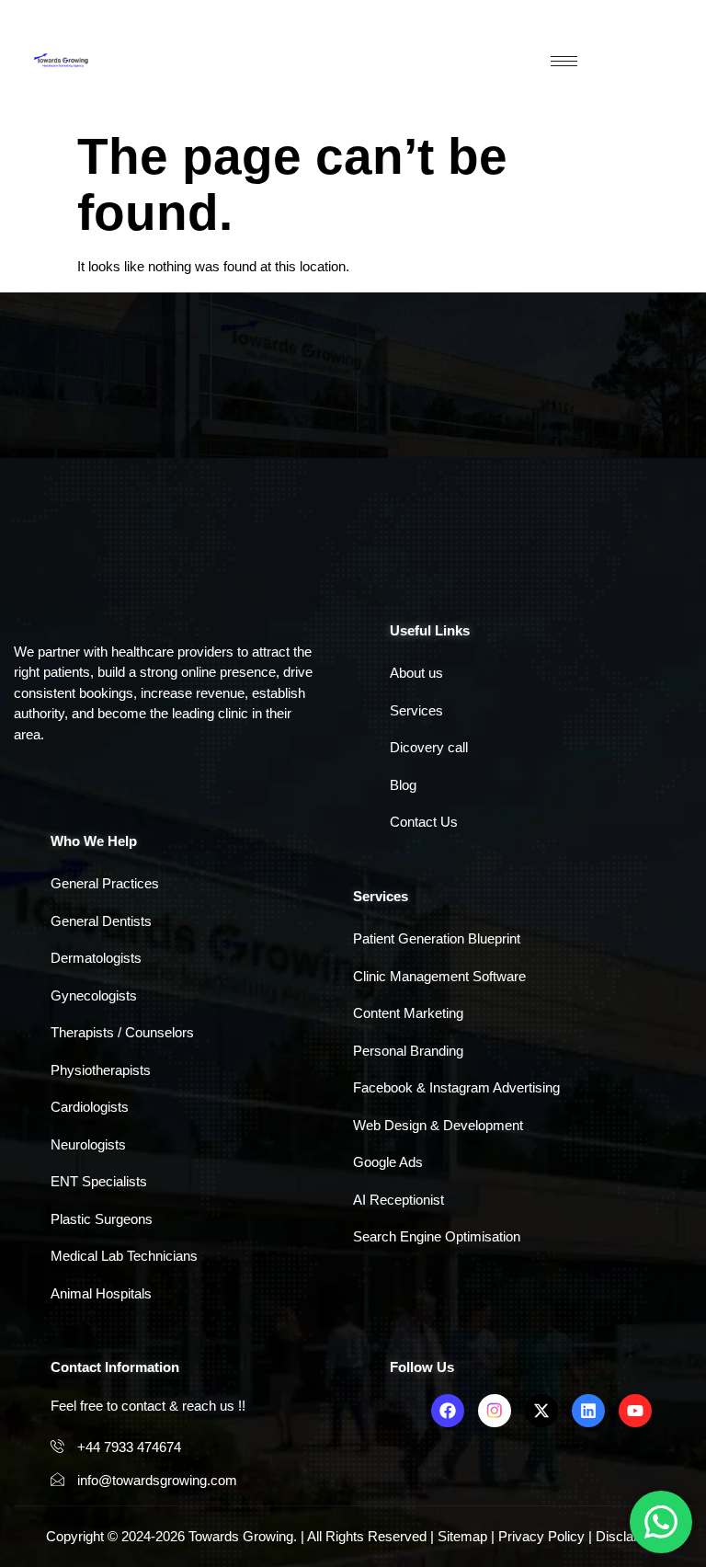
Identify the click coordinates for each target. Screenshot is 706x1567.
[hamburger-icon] (564, 61)
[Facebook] (447, 1410)
